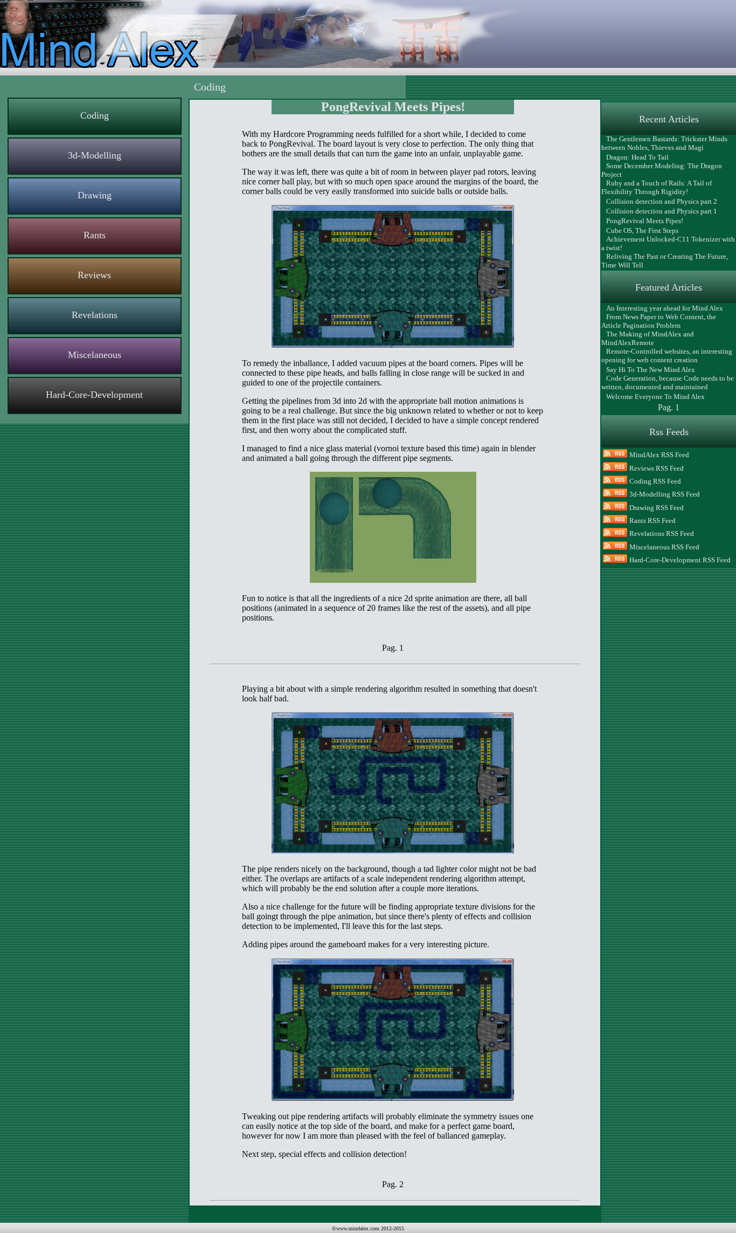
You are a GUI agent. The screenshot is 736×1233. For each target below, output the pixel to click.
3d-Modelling (94, 155)
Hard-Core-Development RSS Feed (680, 560)
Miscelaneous (94, 354)
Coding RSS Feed (655, 481)
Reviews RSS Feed (656, 468)
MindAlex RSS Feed (659, 455)
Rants (95, 235)
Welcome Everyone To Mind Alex (653, 396)
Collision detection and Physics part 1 (659, 211)
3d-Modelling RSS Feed (664, 494)
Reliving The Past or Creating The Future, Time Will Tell (664, 260)
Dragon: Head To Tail (635, 157)
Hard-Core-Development (94, 394)
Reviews (94, 275)
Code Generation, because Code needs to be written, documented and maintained (667, 382)
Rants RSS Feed (652, 520)
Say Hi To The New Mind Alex (648, 370)
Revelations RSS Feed (661, 533)
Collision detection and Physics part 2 (659, 201)
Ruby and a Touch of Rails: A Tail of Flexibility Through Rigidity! (656, 187)
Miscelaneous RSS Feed (664, 547)
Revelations (94, 314)
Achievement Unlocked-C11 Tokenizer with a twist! (668, 243)
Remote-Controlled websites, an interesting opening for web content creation (666, 355)
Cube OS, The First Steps (639, 230)
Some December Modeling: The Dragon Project (661, 170)
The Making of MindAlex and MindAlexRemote (647, 338)
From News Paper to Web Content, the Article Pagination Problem (658, 321)
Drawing (95, 195)
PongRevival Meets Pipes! (642, 221)
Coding (94, 115)
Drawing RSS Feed (656, 508)
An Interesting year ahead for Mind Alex (662, 308)
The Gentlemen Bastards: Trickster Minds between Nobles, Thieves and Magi (664, 143)
